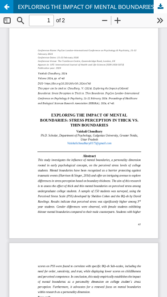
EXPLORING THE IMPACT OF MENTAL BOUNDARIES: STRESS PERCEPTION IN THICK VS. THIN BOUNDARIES (92, 7)
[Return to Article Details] (6, 6)
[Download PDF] (160, 6)
